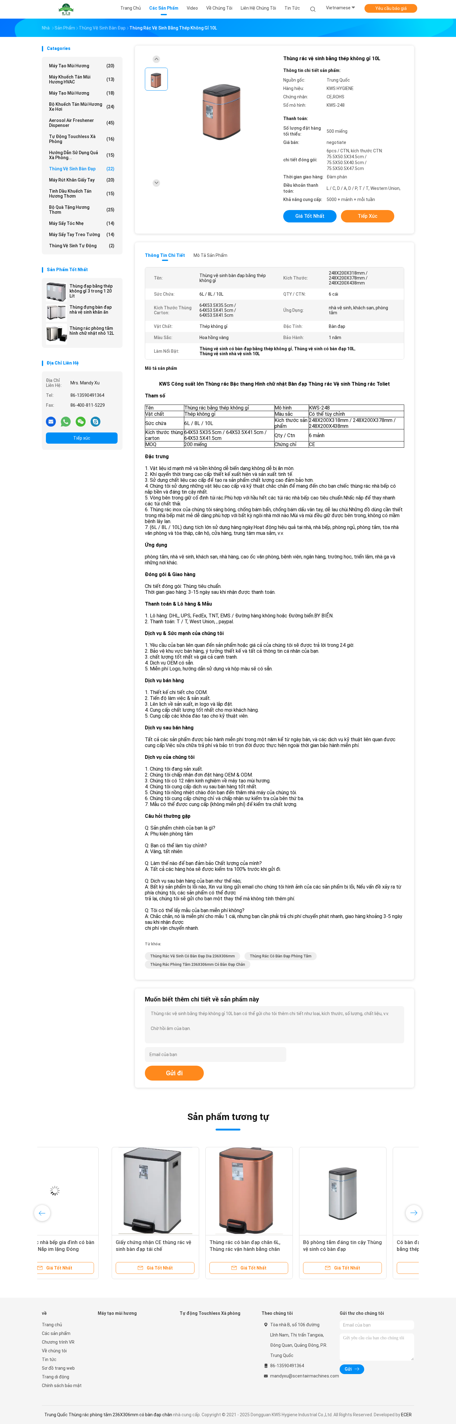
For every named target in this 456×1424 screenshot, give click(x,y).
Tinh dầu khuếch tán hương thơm (81, 194)
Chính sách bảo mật (62, 1385)
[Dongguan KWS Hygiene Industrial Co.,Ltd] (66, 9)
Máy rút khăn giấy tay (81, 179)
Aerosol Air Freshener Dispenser (81, 123)
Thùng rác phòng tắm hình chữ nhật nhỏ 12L (91, 331)
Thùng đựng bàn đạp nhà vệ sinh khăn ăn (90, 310)
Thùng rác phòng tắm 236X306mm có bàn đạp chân (197, 964)
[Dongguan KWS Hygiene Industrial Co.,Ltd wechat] (81, 421)
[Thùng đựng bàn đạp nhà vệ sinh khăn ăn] (56, 313)
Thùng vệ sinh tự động (81, 245)
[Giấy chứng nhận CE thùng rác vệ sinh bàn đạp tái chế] (85, 1190)
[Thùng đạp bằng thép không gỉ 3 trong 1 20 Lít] (56, 291)
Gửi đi (174, 1073)
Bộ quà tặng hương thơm (81, 210)
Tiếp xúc (81, 438)
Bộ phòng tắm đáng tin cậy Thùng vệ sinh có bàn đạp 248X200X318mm (272, 1249)
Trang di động (55, 1376)
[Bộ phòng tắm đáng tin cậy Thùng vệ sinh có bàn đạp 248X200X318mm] (273, 1190)
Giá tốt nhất (309, 216)
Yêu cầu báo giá (391, 8)
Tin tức (49, 1359)
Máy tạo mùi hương (81, 65)
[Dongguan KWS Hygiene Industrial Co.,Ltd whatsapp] (66, 421)
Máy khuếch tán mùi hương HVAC (81, 79)
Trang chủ (52, 1324)
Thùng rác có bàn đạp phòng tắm (280, 956)
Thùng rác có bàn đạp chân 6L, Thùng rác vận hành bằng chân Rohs (175, 1249)
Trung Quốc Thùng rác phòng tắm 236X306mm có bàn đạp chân (108, 1414)
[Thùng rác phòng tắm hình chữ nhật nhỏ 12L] (56, 334)
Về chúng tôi (54, 1350)
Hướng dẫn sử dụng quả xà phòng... (81, 155)
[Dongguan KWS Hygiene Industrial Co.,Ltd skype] (96, 421)
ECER (406, 1414)
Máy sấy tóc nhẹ (81, 223)
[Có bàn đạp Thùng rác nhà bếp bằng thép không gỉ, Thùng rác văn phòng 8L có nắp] (366, 1190)
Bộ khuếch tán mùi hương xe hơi (81, 107)
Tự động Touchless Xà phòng (81, 139)
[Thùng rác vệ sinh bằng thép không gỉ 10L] (223, 107)
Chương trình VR (58, 1342)
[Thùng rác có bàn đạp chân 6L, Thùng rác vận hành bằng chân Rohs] (179, 1190)
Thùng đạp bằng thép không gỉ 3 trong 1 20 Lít (91, 291)
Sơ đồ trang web (58, 1368)
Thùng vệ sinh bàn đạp (81, 168)
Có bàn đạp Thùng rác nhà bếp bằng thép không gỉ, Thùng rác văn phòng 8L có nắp (362, 1249)
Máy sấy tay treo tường (81, 234)
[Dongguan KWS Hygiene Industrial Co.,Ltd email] (51, 421)
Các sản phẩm (56, 1333)
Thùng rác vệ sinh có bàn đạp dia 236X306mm (192, 956)
